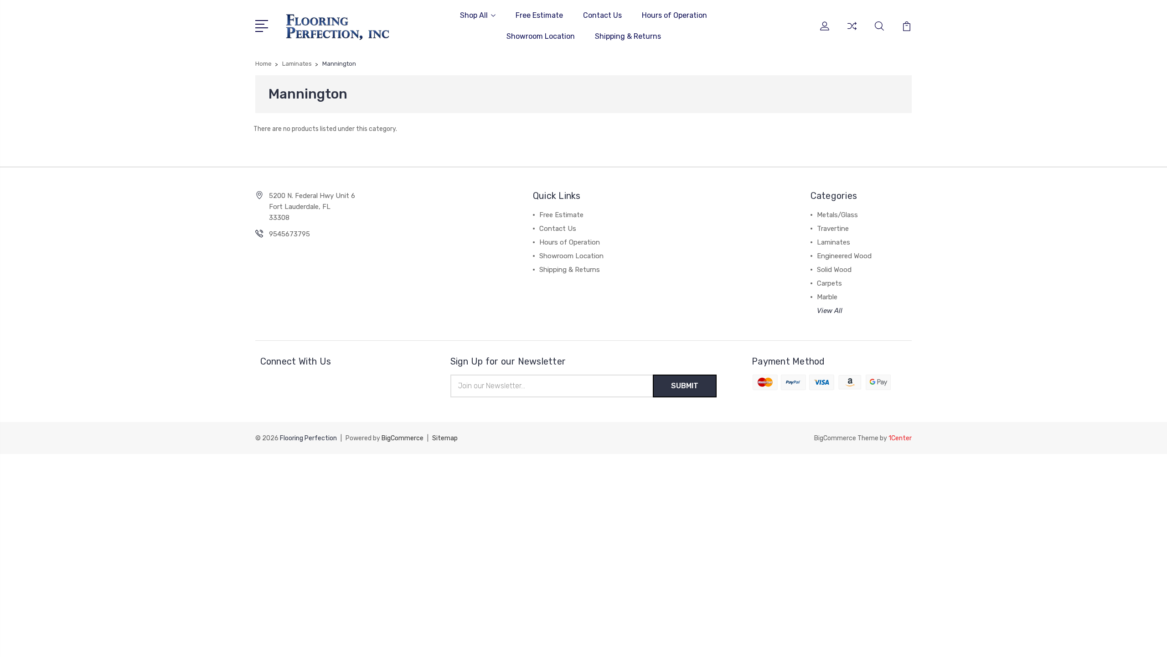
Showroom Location (540, 36)
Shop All (474, 15)
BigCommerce (402, 438)
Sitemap (445, 438)
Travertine (833, 228)
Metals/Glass (837, 215)
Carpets (829, 283)
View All (829, 311)
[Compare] (852, 31)
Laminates (833, 242)
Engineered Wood (844, 256)
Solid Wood (834, 270)
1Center (900, 438)
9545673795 (289, 234)
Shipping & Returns (628, 36)
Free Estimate (539, 15)
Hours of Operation (674, 15)
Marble (827, 297)
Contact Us (602, 15)
